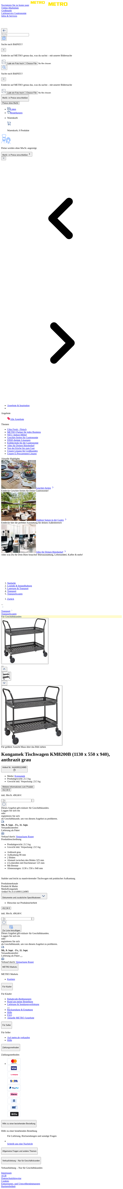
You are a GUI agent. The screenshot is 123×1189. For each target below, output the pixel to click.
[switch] (10, 103)
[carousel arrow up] (4, 669)
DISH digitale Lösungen (18, 440)
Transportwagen (14, 594)
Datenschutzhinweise (11, 1178)
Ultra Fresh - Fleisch (17, 429)
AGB (3, 1175)
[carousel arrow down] (4, 683)
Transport (11, 591)
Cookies (5, 1181)
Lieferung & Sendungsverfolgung (23, 1004)
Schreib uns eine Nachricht (20, 1144)
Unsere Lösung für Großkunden (22, 451)
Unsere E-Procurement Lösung (22, 453)
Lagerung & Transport (17, 588)
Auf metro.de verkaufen (18, 1037)
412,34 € (6, 790)
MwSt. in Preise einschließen (15, 155)
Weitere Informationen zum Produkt (17, 787)
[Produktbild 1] (6, 676)
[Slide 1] (2, 666)
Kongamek (20, 776)
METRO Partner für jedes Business (24, 432)
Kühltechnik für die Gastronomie (22, 443)
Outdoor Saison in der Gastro (50, 520)
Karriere (11, 979)
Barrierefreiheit (8, 1186)
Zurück (10, 599)
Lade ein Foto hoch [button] (15, 63)
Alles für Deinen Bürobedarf (20, 445)
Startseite (11, 583)
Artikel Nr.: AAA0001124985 (14, 767)
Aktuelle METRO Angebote (20, 1017)
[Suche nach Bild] (4, 38)
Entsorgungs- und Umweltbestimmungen (20, 1183)
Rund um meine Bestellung (20, 1001)
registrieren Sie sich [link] (10, 816)
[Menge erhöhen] (33, 800)
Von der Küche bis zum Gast (20, 448)
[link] (64, 124)
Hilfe (9, 1012)
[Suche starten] (4, 67)
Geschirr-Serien (43, 488)
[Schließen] (3, 158)
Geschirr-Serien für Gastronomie (22, 437)
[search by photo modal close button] (3, 50)
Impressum (6, 1173)
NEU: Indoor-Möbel (17, 435)
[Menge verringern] (2, 800)
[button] (61, 606)
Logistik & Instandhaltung (19, 585)
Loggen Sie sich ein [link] (10, 810)
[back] (4, 30)
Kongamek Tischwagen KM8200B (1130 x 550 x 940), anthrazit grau (55, 756)
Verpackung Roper (25, 836)
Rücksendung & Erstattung (20, 1009)
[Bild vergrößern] (32, 716)
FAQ (9, 1015)
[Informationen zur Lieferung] (21, 956)
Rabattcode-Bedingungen (19, 999)
